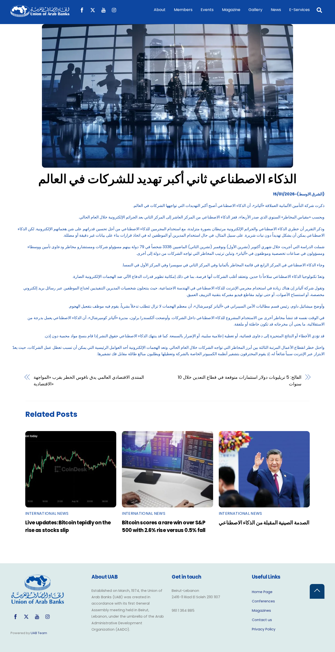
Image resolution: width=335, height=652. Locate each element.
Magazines (261, 610)
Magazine (231, 10)
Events (207, 10)
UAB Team (39, 633)
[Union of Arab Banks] (40, 14)
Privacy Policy (263, 629)
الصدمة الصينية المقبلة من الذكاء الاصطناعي (264, 522)
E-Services (299, 10)
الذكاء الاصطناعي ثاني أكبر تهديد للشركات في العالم (167, 178)
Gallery (255, 10)
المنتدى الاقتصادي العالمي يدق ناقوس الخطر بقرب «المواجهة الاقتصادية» (89, 380)
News (276, 10)
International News (47, 513)
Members (183, 10)
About (160, 10)
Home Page (262, 591)
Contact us (262, 619)
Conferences (263, 601)
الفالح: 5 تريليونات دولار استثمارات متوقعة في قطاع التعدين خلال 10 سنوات (239, 380)
